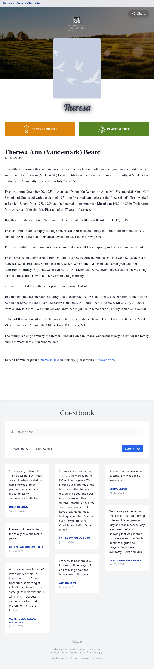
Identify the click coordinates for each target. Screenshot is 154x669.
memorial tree (49, 359)
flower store (106, 359)
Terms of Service (87, 652)
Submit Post (132, 448)
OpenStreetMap (81, 658)
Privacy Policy (66, 652)
